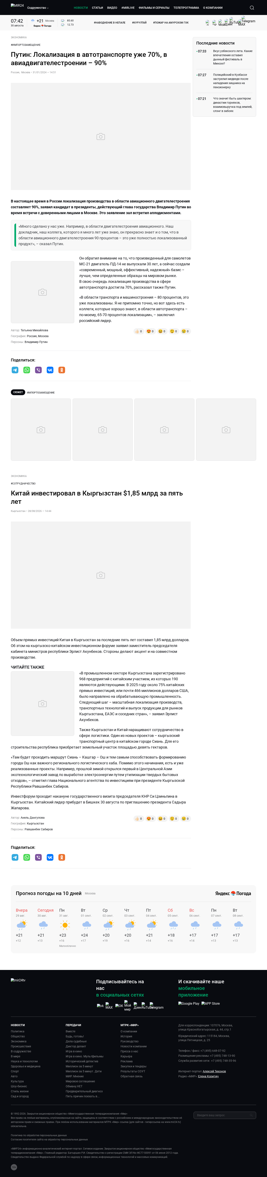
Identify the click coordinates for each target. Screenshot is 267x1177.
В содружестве (21, 1051)
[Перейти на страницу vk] (100, 1006)
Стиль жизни (20, 1091)
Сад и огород (20, 1096)
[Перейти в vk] (50, 370)
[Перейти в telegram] (15, 370)
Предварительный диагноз (84, 1091)
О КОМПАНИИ (213, 7)
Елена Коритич (208, 1076)
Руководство (130, 1041)
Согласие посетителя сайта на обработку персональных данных (49, 1139)
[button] (38, 7)
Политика (17, 1031)
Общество (18, 1036)
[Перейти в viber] (38, 370)
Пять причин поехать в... (83, 1096)
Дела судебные (76, 1041)
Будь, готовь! (75, 1036)
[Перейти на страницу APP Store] (211, 1006)
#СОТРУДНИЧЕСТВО (23, 483)
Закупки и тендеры (133, 1066)
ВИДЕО (112, 7)
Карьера (126, 1056)
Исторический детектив (82, 1061)
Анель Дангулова (33, 817)
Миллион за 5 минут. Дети (84, 1071)
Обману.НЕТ (74, 1086)
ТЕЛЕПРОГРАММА (186, 7)
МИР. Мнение (75, 1076)
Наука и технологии (24, 1061)
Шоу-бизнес (19, 1086)
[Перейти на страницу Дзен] (138, 1005)
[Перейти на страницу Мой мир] (128, 1005)
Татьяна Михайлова (34, 330)
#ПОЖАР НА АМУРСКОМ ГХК (171, 22)
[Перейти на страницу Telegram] (157, 1005)
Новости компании (134, 1046)
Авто (14, 1076)
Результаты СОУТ (133, 1071)
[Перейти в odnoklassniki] (62, 370)
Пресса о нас (129, 1051)
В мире (15, 1056)
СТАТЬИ (97, 7)
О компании (129, 1031)
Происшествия (21, 1046)
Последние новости (215, 43)
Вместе (70, 1031)
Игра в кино (74, 1051)
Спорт (15, 1071)
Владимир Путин (36, 342)
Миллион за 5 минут (79, 1066)
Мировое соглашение (80, 1081)
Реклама (127, 1061)
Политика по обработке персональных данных (39, 1135)
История (126, 1036)
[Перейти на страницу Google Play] (188, 1006)
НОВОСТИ (81, 7)
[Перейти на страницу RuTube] (147, 1005)
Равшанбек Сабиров (39, 829)
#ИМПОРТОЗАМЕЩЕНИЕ (25, 44)
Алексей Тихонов (214, 1071)
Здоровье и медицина (25, 1066)
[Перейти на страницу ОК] (119, 1006)
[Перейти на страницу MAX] (110, 1005)
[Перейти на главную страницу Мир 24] (17, 8)
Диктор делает (76, 1046)
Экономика (18, 1041)
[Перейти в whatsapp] (27, 370)
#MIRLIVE (128, 7)
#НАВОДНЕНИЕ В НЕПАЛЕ (109, 22)
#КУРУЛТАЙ (139, 22)
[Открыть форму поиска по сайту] (252, 8)
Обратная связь (132, 1076)
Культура (17, 1081)
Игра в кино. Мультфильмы (84, 1056)
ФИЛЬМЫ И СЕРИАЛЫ (154, 7)
